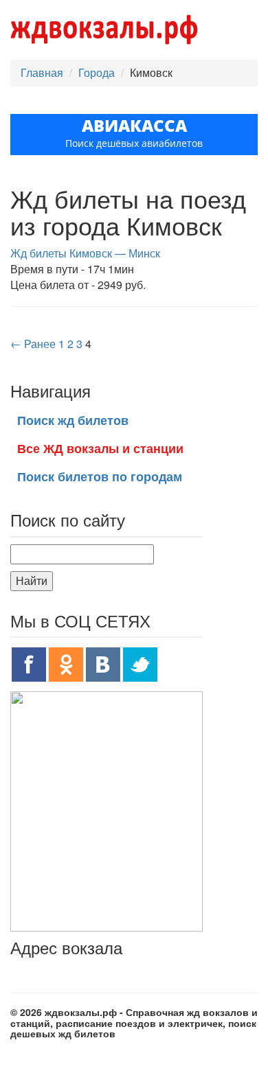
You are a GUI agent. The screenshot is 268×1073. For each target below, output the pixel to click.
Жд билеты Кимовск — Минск (85, 253)
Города (96, 72)
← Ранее (33, 343)
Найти (31, 580)
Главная (42, 72)
